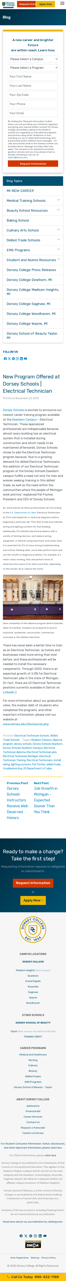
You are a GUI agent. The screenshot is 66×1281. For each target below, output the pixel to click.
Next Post (45, 797)
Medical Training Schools (26, 201)
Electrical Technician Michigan (20, 756)
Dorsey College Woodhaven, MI (31, 314)
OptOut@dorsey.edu (17, 157)
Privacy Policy (48, 1257)
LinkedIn (9, 692)
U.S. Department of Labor (23, 512)
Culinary (33, 1065)
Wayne (33, 997)
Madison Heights (33, 970)
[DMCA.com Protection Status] (33, 1247)
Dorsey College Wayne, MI (27, 324)
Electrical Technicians (40, 760)
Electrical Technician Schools (32, 735)
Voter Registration (19, 1257)
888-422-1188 (35, 1277)
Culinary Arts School (23, 230)
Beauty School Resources (27, 211)
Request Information (33, 163)
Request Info (27, 4)
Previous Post (18, 800)
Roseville (33, 986)
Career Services (33, 1116)
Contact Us (33, 1122)
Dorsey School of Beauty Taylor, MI (32, 336)
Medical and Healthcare (33, 1054)
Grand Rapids (33, 981)
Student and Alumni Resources (31, 260)
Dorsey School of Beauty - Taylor (33, 1087)
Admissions (33, 1105)
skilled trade (53, 764)
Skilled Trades (33, 1076)
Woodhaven (33, 1002)
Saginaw (33, 992)
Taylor (33, 1031)
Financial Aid (33, 1111)
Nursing (33, 1060)
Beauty (33, 1070)
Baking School (18, 220)
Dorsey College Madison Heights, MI (33, 292)
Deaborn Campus (42, 739)
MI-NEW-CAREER (20, 191)
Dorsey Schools (13, 410)
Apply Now (45, 4)
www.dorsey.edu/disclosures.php (26, 724)
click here (50, 1155)
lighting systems (21, 764)
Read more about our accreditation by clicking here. (33, 1221)
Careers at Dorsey (33, 1132)
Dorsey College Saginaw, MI (28, 304)
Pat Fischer (38, 764)
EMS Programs (18, 250)
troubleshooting (12, 768)
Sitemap (35, 1257)
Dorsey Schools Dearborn (47, 744)
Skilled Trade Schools (23, 240)
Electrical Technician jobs (42, 752)
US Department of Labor (37, 768)
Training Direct (33, 1036)
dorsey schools (23, 744)
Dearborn (33, 975)
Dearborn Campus (24, 419)
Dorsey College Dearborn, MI (29, 280)
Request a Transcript (33, 1127)
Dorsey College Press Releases (31, 270)
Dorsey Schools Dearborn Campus (23, 748)
